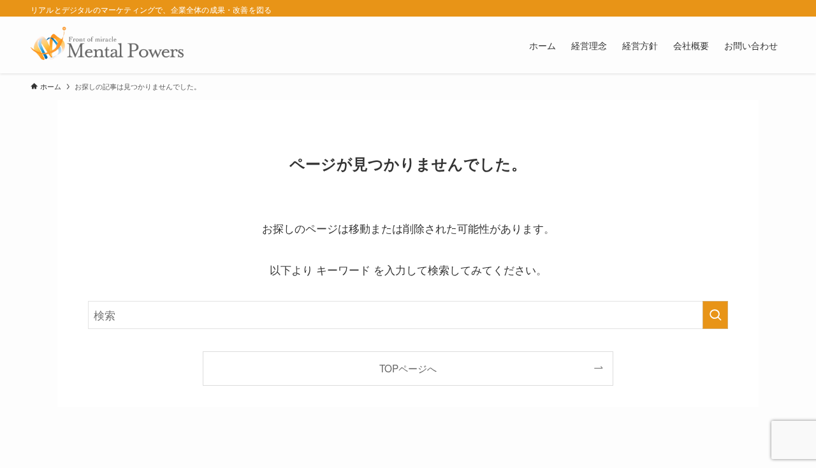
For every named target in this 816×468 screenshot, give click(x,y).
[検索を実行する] (715, 315)
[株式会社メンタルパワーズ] (107, 45)
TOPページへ (408, 368)
